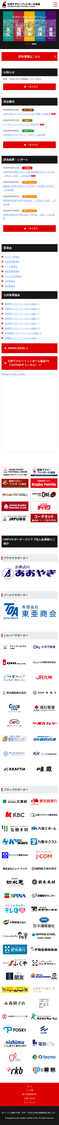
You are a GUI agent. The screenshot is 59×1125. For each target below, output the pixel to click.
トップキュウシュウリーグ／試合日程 (21, 124)
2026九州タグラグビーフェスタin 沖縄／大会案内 (27, 114)
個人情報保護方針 (29, 1094)
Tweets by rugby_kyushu (13, 374)
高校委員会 (10, 286)
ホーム (29, 1086)
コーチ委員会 (11, 266)
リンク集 (29, 1090)
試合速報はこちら (29, 56)
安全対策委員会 (12, 261)
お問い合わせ (29, 1098)
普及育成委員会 (12, 271)
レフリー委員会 (12, 257)
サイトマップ (29, 1102)
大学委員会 (10, 281)
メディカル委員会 (13, 276)
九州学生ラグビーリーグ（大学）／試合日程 (24, 135)
